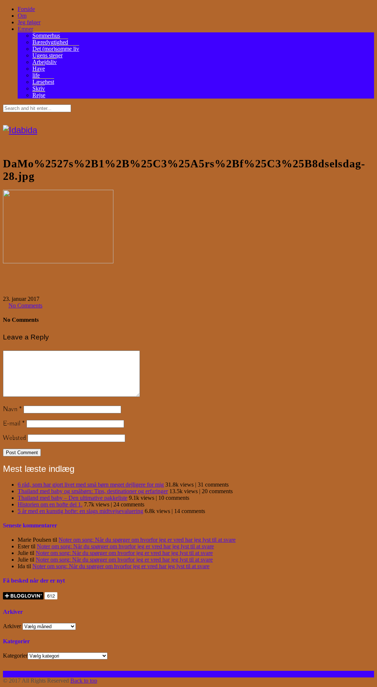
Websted (14, 438)
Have (38, 68)
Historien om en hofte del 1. (50, 504)
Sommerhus (46, 35)
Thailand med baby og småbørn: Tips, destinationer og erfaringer (93, 491)
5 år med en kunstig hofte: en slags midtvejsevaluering (80, 511)
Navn (12, 409)
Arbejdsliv (44, 62)
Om (22, 16)
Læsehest (43, 82)
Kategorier (15, 655)
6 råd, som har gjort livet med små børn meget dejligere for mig (91, 484)
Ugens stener (47, 55)
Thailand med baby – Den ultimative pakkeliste (72, 498)
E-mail (14, 424)
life (36, 75)
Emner (25, 29)
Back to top (83, 680)
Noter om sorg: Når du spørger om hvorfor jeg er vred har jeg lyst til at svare (147, 540)
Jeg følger (29, 22)
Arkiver (12, 626)
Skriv (38, 88)
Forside (26, 9)
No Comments (25, 305)
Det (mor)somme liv (55, 49)
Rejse (38, 95)
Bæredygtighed (50, 42)
